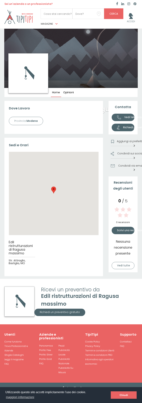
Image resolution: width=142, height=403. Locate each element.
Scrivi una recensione (126, 230)
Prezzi (61, 345)
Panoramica (46, 345)
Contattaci (126, 341)
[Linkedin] (122, 4)
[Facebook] (117, 4)
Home (56, 92)
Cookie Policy (92, 341)
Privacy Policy (92, 346)
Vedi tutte (123, 265)
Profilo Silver (46, 354)
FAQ (6, 363)
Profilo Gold (45, 359)
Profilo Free (45, 350)
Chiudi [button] (124, 395)
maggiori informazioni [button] (20, 397)
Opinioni (68, 92)
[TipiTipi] (18, 17)
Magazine (47, 24)
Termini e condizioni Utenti (99, 350)
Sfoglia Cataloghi (14, 355)
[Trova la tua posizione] (99, 14)
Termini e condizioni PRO (98, 355)
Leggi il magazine (14, 359)
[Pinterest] (134, 4)
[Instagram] (128, 4)
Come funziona (13, 341)
